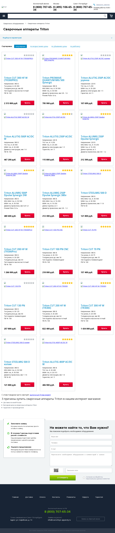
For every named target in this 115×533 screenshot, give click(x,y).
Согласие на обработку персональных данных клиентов (98, 478)
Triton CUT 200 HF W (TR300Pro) (16, 250)
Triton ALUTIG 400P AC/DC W (57, 363)
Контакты (56, 497)
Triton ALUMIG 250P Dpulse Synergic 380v (54, 194)
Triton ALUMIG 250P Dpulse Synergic (92, 137)
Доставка (29, 497)
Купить (27, 103)
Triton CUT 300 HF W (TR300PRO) (16, 79)
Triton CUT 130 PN (14, 305)
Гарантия (99, 497)
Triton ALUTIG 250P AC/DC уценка (96, 79)
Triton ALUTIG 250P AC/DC (57, 136)
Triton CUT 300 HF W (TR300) (92, 306)
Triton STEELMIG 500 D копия (17, 363)
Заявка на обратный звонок (90, 519)
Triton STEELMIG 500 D (94, 192)
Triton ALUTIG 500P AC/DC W (19, 137)
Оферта (85, 497)
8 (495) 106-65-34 (63, 8)
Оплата (42, 497)
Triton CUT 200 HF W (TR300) (54, 306)
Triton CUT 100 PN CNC (55, 249)
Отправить (62, 478)
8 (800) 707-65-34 (42, 8)
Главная (15, 497)
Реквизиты (71, 497)
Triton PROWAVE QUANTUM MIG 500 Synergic (53, 80)
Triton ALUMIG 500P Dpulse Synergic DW (15, 194)
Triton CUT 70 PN (90, 249)
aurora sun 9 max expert (40, 395)
